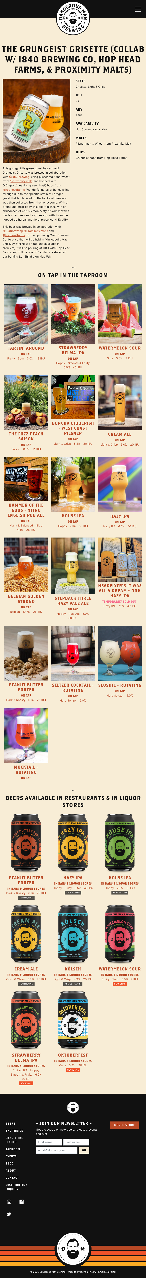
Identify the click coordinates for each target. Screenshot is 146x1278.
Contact (12, 1177)
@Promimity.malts (36, 231)
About (11, 1170)
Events (11, 1156)
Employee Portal (107, 1272)
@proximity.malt (21, 181)
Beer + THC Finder (14, 1140)
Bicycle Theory (88, 1272)
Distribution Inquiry (17, 1187)
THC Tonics (14, 1130)
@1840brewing (19, 177)
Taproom (13, 1149)
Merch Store (124, 1125)
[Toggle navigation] (138, 9)
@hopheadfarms (14, 189)
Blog (10, 1163)
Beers (10, 1123)
